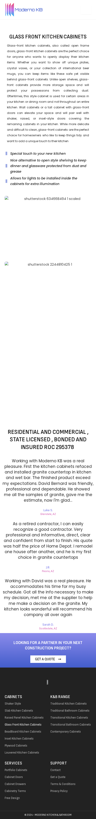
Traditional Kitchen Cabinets (68, 704)
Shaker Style (13, 704)
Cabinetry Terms (15, 791)
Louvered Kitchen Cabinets (22, 752)
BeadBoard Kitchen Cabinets (23, 731)
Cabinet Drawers (15, 784)
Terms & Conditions (62, 784)
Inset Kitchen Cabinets (19, 738)
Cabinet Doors (14, 777)
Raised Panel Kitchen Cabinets (24, 718)
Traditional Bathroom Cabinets (69, 711)
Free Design (12, 798)
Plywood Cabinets (16, 745)
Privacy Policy (59, 791)
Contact (55, 770)
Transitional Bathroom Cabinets (70, 724)
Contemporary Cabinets (65, 731)
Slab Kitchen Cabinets (19, 711)
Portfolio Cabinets (16, 770)
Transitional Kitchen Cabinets (69, 718)
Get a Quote (57, 777)
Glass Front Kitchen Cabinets (23, 724)
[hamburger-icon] (86, 9)
